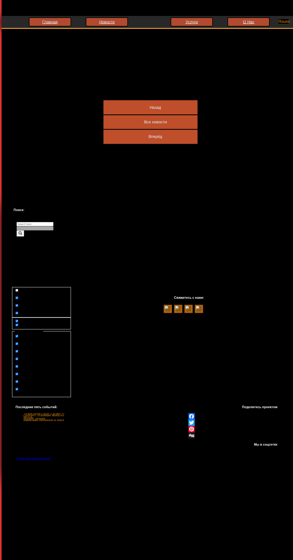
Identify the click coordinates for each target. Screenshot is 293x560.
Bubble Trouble (34, 418)
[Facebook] (232, 416)
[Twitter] (232, 423)
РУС (280, 28)
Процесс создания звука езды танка (50, 415)
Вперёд (155, 136)
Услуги (192, 22)
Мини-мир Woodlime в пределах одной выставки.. (60, 420)
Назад (155, 107)
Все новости (155, 122)
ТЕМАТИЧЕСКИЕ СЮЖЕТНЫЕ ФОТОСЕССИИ (59, 414)
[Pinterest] (232, 429)
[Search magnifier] (20, 233)
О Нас (248, 22)
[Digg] (232, 435)
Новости (107, 22)
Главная (50, 22)
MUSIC (29, 417)
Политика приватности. (34, 458)
